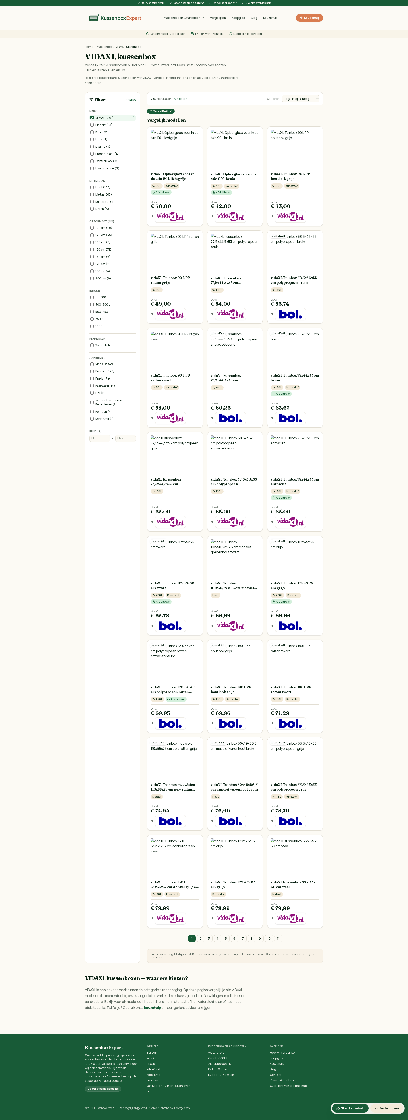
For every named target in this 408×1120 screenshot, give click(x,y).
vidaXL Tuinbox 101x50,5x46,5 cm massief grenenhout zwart (232, 588)
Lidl (149, 1091)
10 (269, 938)
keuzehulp (152, 1007)
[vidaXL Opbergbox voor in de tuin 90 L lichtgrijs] (175, 147)
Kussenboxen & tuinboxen (182, 18)
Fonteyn (152, 1080)
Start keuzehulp (352, 1108)
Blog (254, 18)
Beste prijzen (389, 1108)
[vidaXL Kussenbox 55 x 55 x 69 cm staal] (295, 855)
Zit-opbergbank (219, 1064)
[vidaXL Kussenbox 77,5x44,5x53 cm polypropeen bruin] (235, 251)
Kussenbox (104, 47)
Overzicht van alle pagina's (288, 1086)
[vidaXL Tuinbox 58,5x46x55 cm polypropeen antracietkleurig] (235, 453)
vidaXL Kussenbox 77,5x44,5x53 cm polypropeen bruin (226, 282)
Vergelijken (218, 18)
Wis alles (130, 99)
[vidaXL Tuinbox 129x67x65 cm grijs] (235, 856)
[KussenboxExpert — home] (115, 18)
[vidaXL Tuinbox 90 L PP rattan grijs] (175, 251)
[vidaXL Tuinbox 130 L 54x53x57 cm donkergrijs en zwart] (175, 855)
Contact (276, 1075)
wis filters (180, 99)
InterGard (153, 1069)
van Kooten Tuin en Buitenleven (168, 1086)
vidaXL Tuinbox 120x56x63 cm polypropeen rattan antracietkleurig (173, 692)
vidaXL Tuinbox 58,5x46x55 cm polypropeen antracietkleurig (234, 484)
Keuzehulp (270, 18)
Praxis (151, 1064)
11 (278, 938)
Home (89, 47)
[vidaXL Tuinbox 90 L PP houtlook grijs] (295, 147)
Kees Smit (153, 1075)
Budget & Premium (221, 1075)
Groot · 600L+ (218, 1058)
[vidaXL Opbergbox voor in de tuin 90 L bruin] (235, 147)
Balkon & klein (217, 1069)
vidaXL (151, 1058)
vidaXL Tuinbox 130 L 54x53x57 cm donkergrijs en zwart (174, 887)
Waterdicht (216, 1053)
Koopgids (238, 18)
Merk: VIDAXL (161, 111)
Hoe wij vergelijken (283, 1053)
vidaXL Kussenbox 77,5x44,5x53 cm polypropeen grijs (166, 484)
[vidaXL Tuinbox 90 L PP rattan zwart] (175, 349)
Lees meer (156, 957)
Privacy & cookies (282, 1080)
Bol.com (152, 1053)
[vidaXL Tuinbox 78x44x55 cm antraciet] (295, 453)
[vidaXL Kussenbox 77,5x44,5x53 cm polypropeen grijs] (175, 453)
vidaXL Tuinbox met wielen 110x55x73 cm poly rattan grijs (173, 789)
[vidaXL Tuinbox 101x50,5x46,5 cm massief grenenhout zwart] (235, 557)
